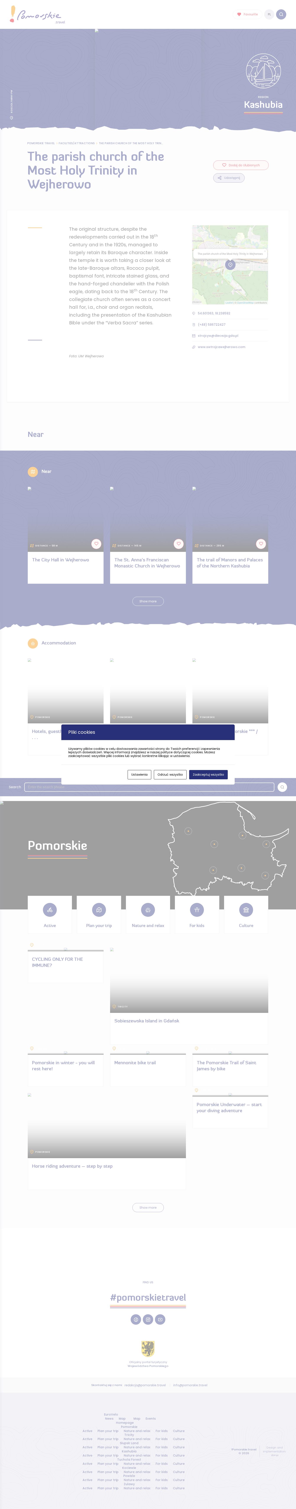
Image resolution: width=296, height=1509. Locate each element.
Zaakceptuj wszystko (208, 774)
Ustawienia (139, 774)
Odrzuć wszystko (170, 774)
